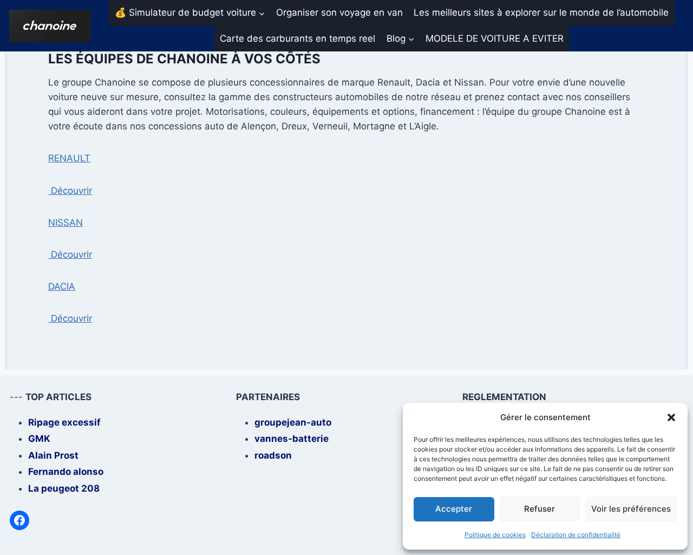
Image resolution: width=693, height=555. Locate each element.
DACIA (61, 286)
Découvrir (70, 190)
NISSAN (65, 222)
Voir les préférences (631, 509)
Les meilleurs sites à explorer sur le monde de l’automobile (541, 12)
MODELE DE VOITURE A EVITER (495, 38)
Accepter (453, 509)
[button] (671, 417)
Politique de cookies (495, 535)
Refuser (539, 509)
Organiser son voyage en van (339, 12)
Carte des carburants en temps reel (297, 38)
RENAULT (69, 158)
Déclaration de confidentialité (575, 535)
